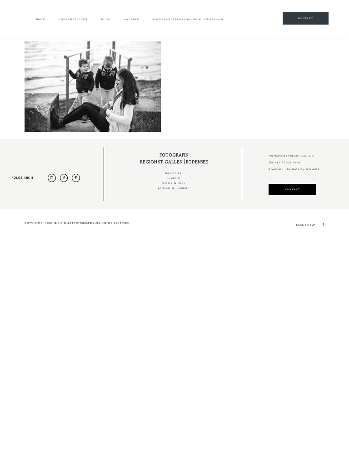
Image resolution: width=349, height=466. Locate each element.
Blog (105, 19)
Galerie (131, 19)
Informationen (74, 19)
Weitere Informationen (143, 23)
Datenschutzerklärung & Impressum (188, 19)
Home (41, 19)
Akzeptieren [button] (203, 23)
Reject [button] (241, 23)
